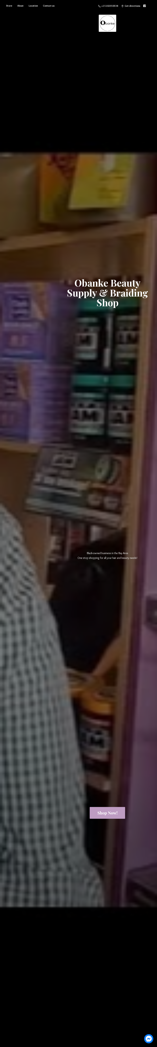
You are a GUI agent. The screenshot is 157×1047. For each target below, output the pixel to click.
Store (9, 5)
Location (33, 5)
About (20, 5)
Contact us (49, 5)
